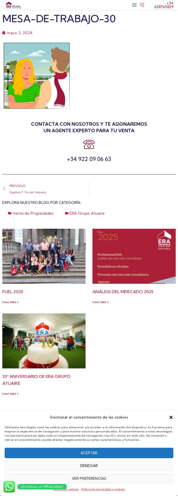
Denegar (89, 466)
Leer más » (10, 302)
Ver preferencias (89, 478)
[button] (171, 417)
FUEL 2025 (12, 291)
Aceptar (89, 453)
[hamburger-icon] (134, 5)
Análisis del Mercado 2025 (123, 291)
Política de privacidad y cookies (103, 489)
